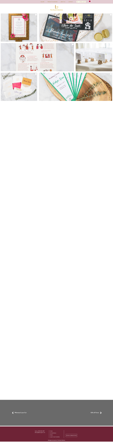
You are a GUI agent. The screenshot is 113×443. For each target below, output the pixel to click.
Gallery (42, 1)
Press (51, 435)
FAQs (51, 431)
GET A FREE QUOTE (81, 1)
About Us (63, 1)
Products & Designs (52, 1)
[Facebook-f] (68, 431)
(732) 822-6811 (41, 431)
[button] (71, 435)
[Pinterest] (74, 431)
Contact (70, 1)
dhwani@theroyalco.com (40, 432)
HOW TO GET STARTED (55, 437)
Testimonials (53, 433)
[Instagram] (71, 431)
